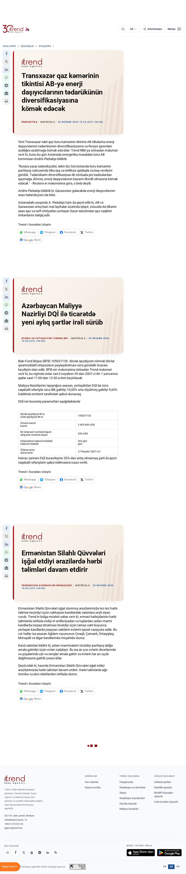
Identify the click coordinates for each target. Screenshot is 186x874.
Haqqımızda (126, 782)
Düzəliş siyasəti (128, 803)
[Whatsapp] (7, 852)
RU (178, 866)
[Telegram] (39, 852)
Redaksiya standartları (132, 798)
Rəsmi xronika (93, 787)
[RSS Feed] (55, 852)
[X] (23, 852)
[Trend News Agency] (14, 779)
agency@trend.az (13, 828)
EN (164, 866)
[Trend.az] (16, 29)
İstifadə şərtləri (162, 782)
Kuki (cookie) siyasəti (166, 801)
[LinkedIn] (47, 852)
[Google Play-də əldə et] (169, 852)
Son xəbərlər (92, 782)
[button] (6, 53)
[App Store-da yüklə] (141, 852)
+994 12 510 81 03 (13, 824)
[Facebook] (15, 852)
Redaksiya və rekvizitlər (132, 787)
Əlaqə (123, 792)
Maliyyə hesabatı (129, 808)
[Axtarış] (123, 29)
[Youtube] (31, 852)
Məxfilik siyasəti (163, 787)
